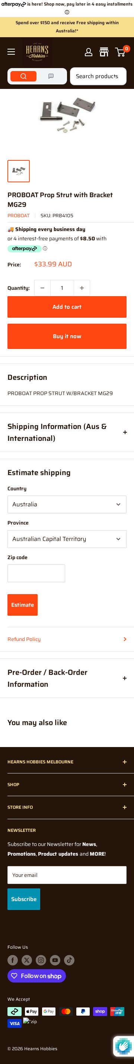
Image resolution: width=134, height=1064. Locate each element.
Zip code (17, 557)
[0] (120, 52)
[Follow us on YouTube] (55, 960)
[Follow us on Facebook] (12, 960)
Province (18, 523)
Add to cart (67, 306)
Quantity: (18, 288)
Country (16, 488)
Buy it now (67, 336)
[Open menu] (11, 52)
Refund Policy (24, 639)
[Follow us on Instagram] (41, 960)
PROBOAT (18, 215)
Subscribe (23, 899)
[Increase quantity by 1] (82, 288)
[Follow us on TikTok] (69, 960)
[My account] (88, 52)
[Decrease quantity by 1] (42, 288)
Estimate (22, 604)
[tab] (23, 76)
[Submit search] (117, 76)
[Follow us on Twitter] (27, 960)
